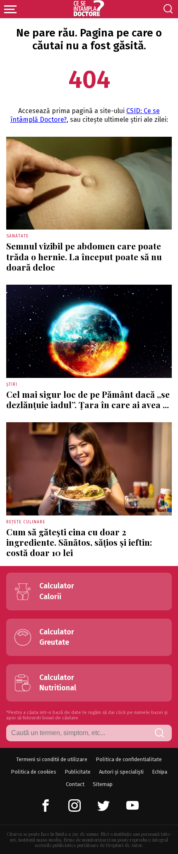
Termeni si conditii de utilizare (51, 759)
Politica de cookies (33, 772)
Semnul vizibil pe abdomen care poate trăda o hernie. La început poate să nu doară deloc (84, 256)
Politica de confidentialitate (129, 759)
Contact (75, 784)
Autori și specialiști (121, 772)
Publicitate (78, 772)
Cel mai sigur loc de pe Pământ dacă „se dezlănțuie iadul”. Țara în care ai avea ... (88, 399)
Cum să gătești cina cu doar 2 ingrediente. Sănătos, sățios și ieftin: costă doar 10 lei (79, 542)
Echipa (159, 772)
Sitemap (103, 784)
